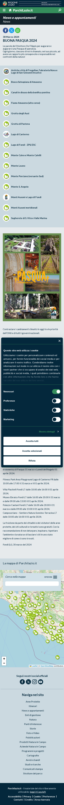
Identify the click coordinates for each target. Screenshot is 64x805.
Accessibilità (14, 796)
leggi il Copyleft (38, 791)
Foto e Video (32, 733)
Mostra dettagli (47, 431)
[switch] (56, 400)
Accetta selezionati (32, 451)
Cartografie (33, 755)
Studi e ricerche (33, 764)
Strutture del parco (32, 773)
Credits (29, 799)
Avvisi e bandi (33, 759)
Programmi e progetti (33, 750)
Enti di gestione (33, 715)
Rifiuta (32, 460)
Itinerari (33, 706)
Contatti (18, 799)
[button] (25, 604)
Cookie (37, 796)
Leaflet (34, 666)
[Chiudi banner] (59, 341)
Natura (32, 719)
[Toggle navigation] (55, 577)
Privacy (27, 796)
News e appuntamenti (19, 18)
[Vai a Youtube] (40, 681)
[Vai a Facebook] (22, 681)
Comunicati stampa (33, 768)
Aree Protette (33, 701)
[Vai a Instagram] (34, 681)
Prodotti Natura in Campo (32, 741)
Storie (33, 728)
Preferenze (49, 796)
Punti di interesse (33, 724)
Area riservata (42, 799)
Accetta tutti (32, 441)
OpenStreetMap (46, 666)
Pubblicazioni (33, 737)
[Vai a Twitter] (28, 681)
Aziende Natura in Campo (33, 746)
